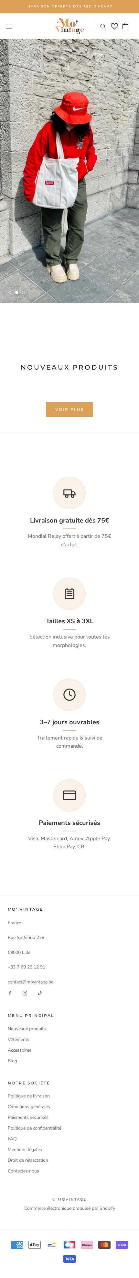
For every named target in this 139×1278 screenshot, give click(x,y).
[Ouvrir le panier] (125, 26)
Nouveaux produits (27, 1029)
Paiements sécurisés (28, 1117)
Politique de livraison (29, 1096)
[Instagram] (25, 993)
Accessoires (19, 1050)
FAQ (12, 1139)
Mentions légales (25, 1149)
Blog (12, 1061)
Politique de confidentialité (34, 1128)
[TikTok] (39, 993)
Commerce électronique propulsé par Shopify (69, 1208)
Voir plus (69, 409)
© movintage (69, 1199)
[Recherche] (103, 26)
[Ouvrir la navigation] (9, 26)
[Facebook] (10, 993)
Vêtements (18, 1039)
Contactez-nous (23, 1171)
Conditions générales (29, 1107)
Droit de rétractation (28, 1160)
